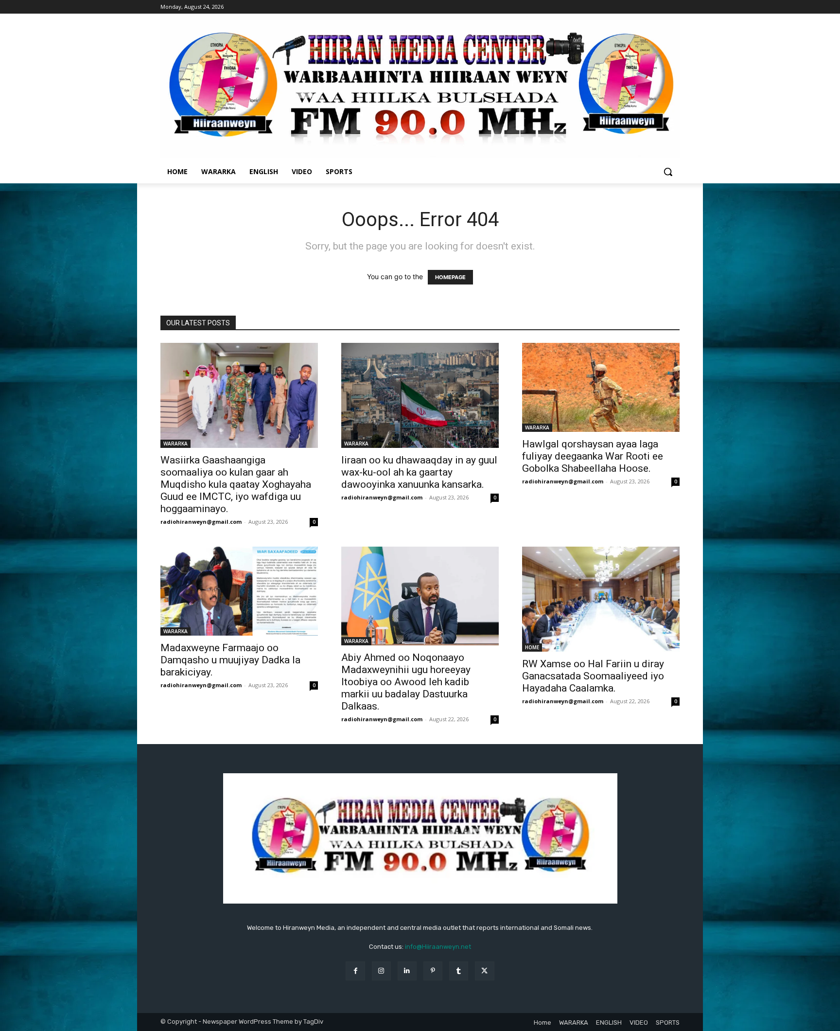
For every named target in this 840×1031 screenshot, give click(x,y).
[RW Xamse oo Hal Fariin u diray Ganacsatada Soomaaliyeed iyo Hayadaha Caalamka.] (601, 599)
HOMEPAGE (450, 277)
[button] (668, 171)
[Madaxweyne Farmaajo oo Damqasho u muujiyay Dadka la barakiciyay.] (239, 591)
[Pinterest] (432, 970)
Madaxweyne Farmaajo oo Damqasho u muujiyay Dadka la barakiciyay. (230, 660)
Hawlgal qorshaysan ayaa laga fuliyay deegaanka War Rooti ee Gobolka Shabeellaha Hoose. (592, 456)
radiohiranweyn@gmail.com (201, 521)
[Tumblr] (458, 970)
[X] (484, 970)
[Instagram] (381, 970)
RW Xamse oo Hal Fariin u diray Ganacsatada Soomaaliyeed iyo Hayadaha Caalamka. (593, 676)
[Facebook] (355, 970)
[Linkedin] (407, 970)
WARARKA (175, 443)
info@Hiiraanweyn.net (438, 946)
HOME (532, 647)
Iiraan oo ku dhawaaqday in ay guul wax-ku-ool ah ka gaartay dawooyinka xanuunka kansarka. (419, 472)
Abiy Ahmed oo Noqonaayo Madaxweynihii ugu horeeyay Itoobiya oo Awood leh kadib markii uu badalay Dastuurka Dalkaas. (406, 682)
